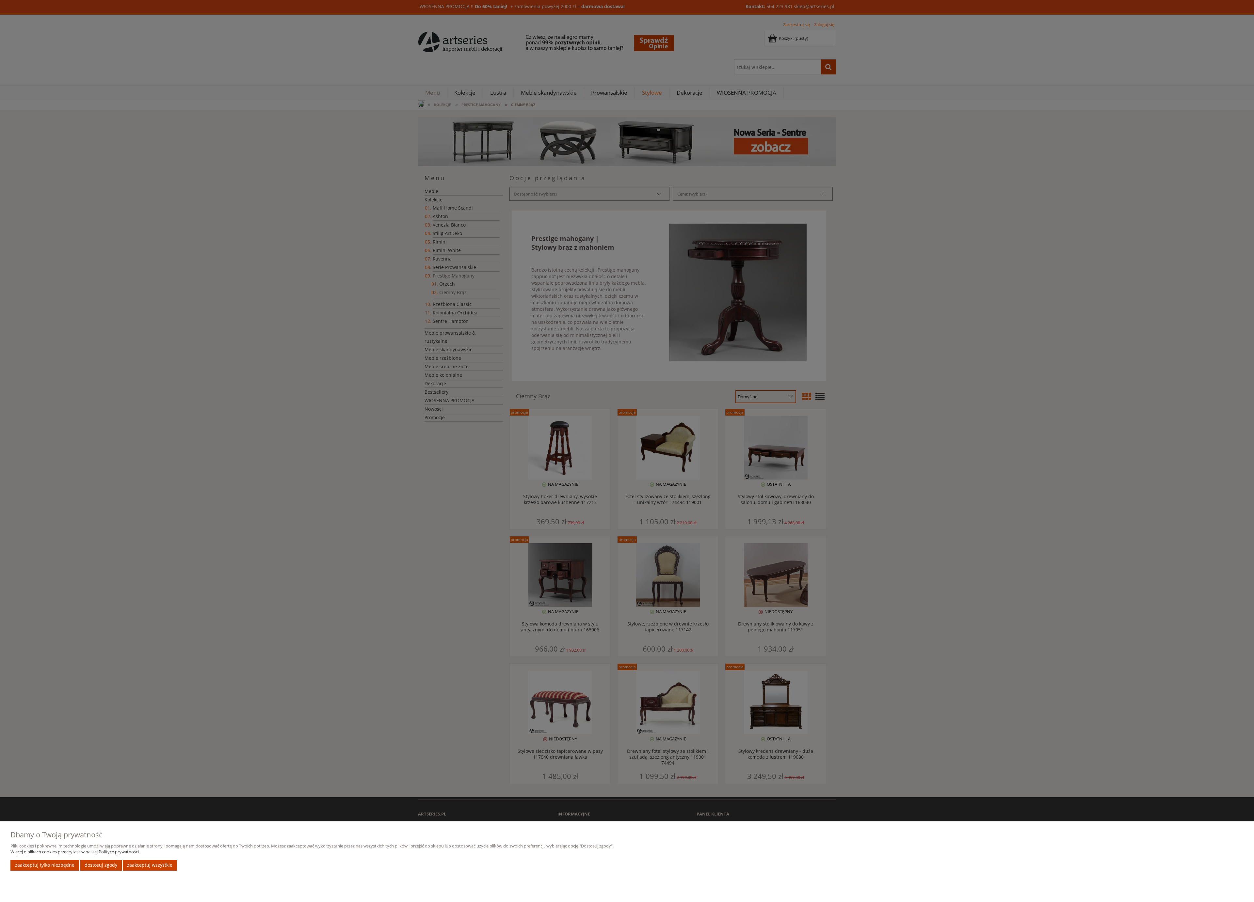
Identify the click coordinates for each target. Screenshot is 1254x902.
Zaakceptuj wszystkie (149, 865)
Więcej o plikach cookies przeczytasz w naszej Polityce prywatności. (75, 852)
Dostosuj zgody (101, 865)
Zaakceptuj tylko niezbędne (44, 865)
